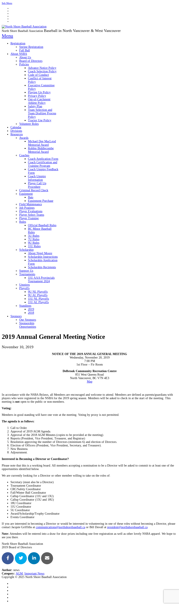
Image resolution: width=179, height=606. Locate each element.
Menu (7, 35)
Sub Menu (7, 3)
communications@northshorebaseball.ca (60, 527)
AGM (19, 573)
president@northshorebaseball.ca (127, 527)
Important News (34, 573)
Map (89, 381)
